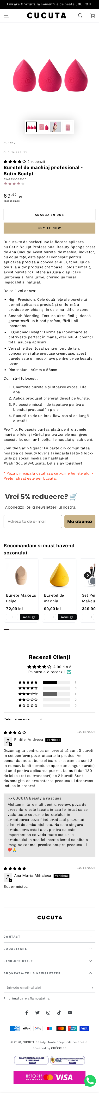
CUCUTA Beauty (15, 152)
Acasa (9, 142)
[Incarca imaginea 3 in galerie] (55, 127)
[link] (21, 575)
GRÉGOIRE (59, 1048)
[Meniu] (6, 16)
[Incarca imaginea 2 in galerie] (43, 127)
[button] (80, 16)
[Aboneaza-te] (92, 988)
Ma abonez (80, 521)
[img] (15, 732)
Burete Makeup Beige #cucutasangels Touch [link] (22, 598)
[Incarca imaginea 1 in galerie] (31, 127)
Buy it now (50, 228)
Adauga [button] (29, 617)
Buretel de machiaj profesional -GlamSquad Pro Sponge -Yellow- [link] (59, 598)
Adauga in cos (49, 215)
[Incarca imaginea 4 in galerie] (67, 127)
